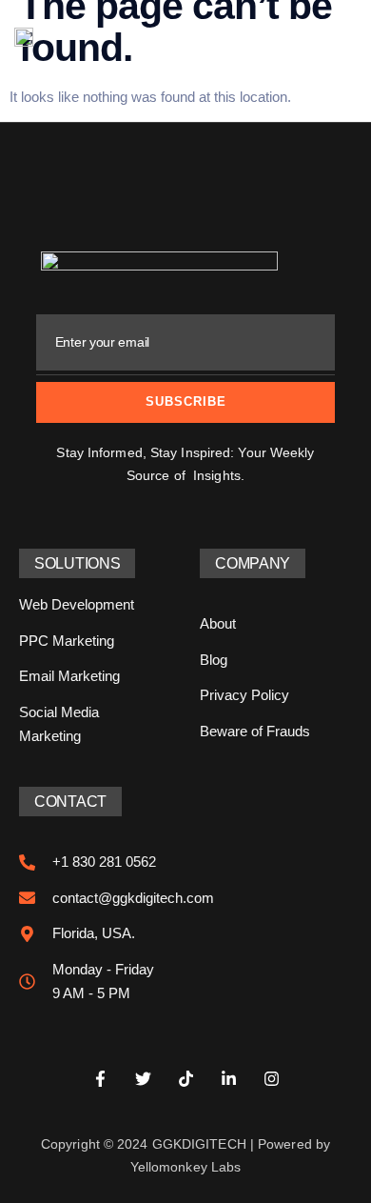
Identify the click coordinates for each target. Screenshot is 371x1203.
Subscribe (186, 401)
